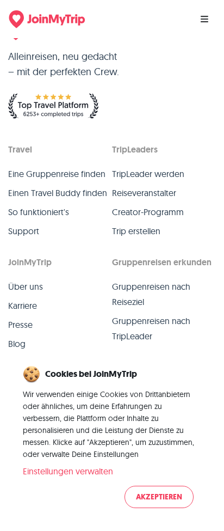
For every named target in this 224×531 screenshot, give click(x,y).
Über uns (25, 286)
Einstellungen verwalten (68, 471)
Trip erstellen (136, 230)
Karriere (22, 305)
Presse (20, 324)
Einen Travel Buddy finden (57, 192)
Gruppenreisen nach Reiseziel (151, 294)
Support (23, 230)
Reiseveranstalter (144, 192)
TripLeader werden (148, 173)
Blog (17, 343)
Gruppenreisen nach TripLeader (151, 328)
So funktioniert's (38, 211)
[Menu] (204, 19)
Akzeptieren (159, 497)
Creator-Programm (148, 211)
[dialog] (112, 437)
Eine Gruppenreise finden (56, 173)
